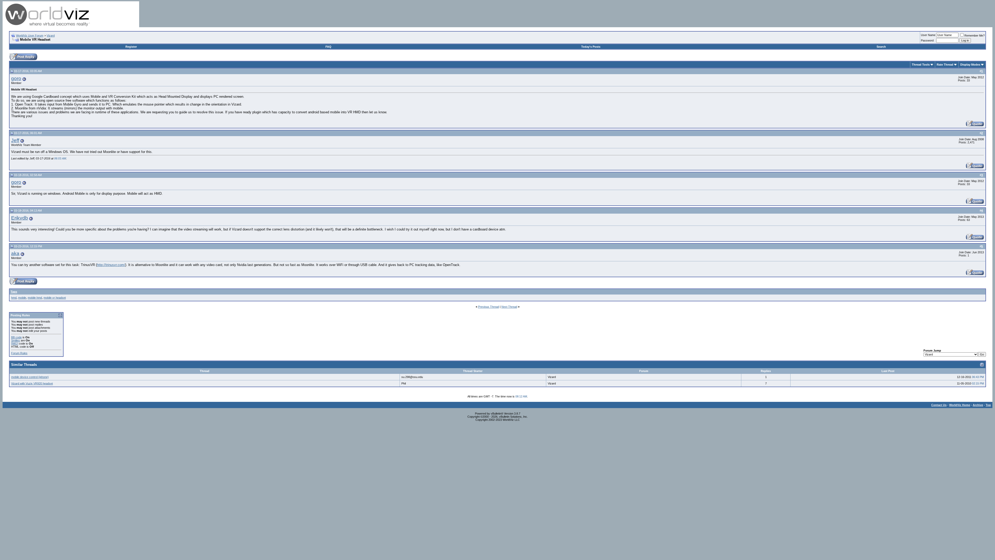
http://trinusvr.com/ (111, 265)
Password (927, 40)
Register (131, 46)
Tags (14, 291)
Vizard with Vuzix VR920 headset (32, 383)
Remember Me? (974, 35)
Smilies (15, 340)
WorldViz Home (959, 405)
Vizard (51, 35)
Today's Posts (590, 46)
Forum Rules (19, 353)
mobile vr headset (55, 297)
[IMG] (14, 343)
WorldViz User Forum (29, 35)
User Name (928, 35)
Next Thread (509, 306)
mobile (22, 297)
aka (15, 253)
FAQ (328, 46)
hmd (14, 297)
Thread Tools (921, 64)
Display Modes (970, 64)
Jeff (15, 140)
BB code (16, 337)
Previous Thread (488, 306)
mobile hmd (35, 297)
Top (988, 405)
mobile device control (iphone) (30, 377)
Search (881, 46)
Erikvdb (19, 218)
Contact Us (939, 405)
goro (16, 78)
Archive (978, 405)
